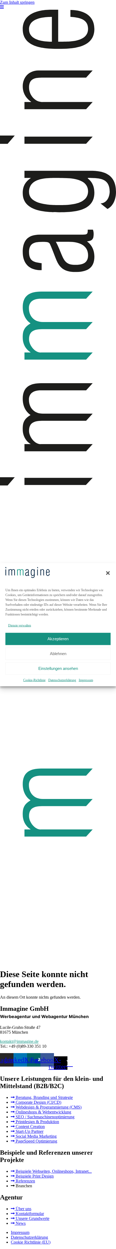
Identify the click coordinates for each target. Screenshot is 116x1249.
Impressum (86, 680)
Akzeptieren (58, 638)
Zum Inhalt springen (17, 2)
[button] (108, 573)
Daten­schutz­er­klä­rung (62, 680)
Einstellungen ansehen (58, 668)
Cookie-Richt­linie (34, 680)
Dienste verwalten (19, 625)
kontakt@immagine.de (19, 1041)
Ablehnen (58, 653)
